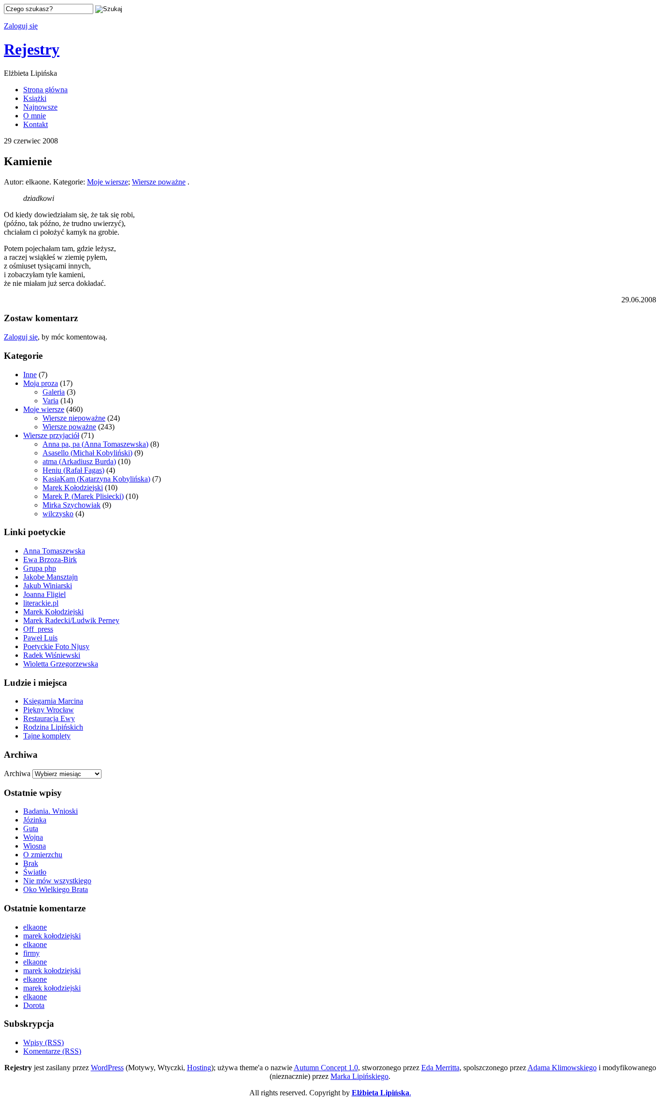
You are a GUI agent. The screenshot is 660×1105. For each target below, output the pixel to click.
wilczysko (58, 514)
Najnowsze (40, 107)
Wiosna (34, 846)
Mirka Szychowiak (71, 505)
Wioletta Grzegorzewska (60, 664)
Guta (30, 828)
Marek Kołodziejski (73, 487)
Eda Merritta (440, 1067)
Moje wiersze (107, 182)
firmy (31, 953)
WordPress (107, 1067)
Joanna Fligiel (44, 594)
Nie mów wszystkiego (57, 881)
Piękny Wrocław (48, 710)
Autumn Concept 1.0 (326, 1067)
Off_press (38, 629)
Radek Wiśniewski (51, 655)
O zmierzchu (42, 854)
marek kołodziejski (52, 936)
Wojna (33, 837)
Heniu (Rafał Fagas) (73, 470)
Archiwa (17, 773)
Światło (34, 872)
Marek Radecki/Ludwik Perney (71, 620)
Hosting (199, 1067)
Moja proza (40, 383)
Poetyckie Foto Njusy (56, 646)
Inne (30, 374)
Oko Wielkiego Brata (55, 889)
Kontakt (35, 124)
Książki (34, 98)
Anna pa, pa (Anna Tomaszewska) (95, 444)
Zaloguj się (21, 26)
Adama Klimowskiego (562, 1067)
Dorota (33, 1005)
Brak (30, 863)
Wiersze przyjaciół (51, 435)
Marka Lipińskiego (359, 1076)
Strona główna (45, 89)
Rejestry (31, 49)
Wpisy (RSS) (43, 1042)
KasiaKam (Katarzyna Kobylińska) (96, 479)
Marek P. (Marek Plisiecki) (83, 496)
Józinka (34, 820)
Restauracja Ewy (49, 718)
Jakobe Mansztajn (50, 577)
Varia (50, 401)
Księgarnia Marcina (53, 701)
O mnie (34, 116)
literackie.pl (40, 603)
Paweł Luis (40, 638)
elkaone (35, 927)
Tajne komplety (47, 736)
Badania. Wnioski (50, 811)
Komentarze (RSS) (52, 1051)
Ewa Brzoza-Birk (50, 559)
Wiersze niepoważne (74, 418)
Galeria (54, 392)
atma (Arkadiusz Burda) (79, 461)
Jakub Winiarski (47, 585)
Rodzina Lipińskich (53, 727)
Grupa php (39, 568)
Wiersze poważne (159, 182)
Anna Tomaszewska (54, 551)
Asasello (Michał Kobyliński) (87, 453)
